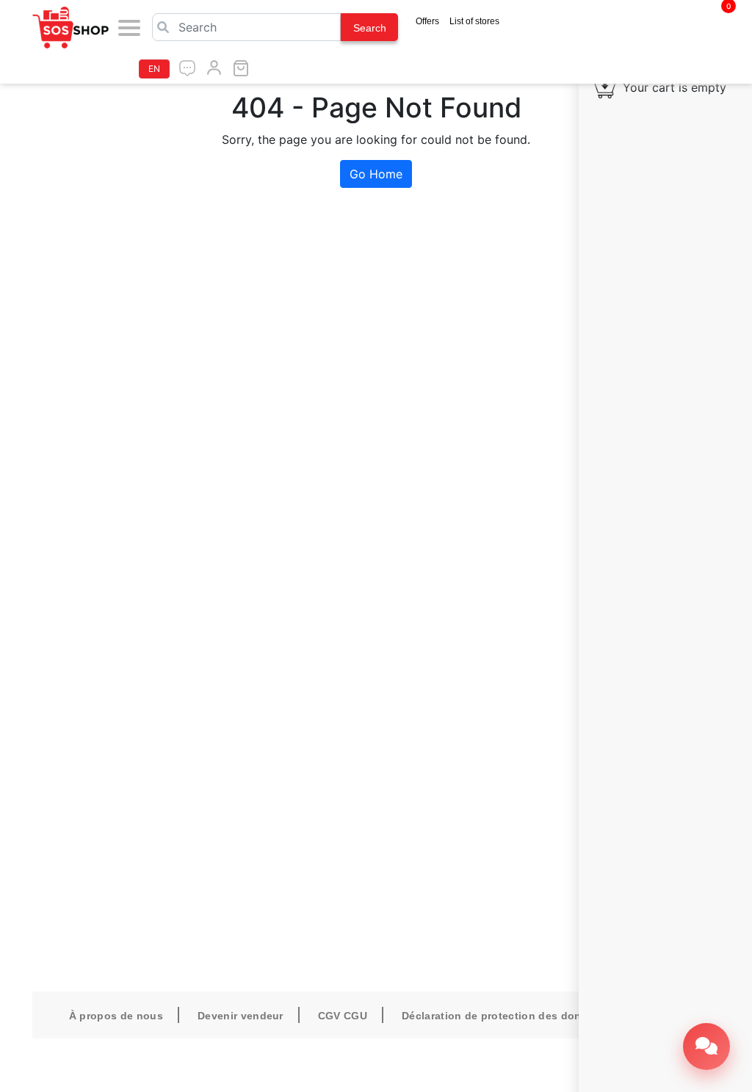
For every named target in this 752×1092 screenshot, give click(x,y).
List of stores (474, 21)
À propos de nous (116, 1016)
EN (154, 68)
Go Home (376, 174)
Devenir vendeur (240, 1016)
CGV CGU (342, 1016)
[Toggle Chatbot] (706, 1046)
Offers (427, 21)
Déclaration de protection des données (504, 1016)
